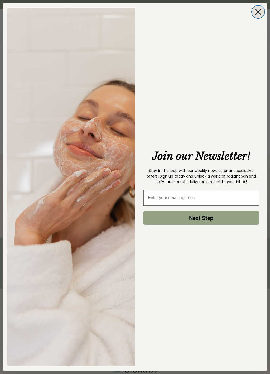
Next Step (201, 218)
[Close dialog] (258, 11)
